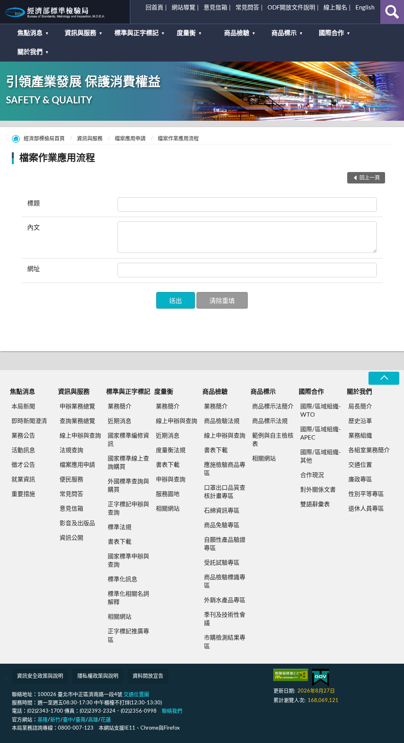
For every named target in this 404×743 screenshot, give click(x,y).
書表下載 (119, 542)
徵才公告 (23, 465)
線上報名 (335, 8)
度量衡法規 (170, 450)
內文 (33, 228)
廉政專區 (360, 480)
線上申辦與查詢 (80, 436)
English (364, 8)
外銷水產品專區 (224, 600)
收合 (383, 378)
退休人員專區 (366, 509)
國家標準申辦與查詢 (128, 561)
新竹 (55, 719)
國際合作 (331, 33)
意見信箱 (215, 8)
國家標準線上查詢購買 (128, 463)
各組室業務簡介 (369, 450)
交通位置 (360, 465)
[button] (175, 300)
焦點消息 (30, 33)
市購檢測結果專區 (224, 642)
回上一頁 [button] (369, 177)
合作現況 (312, 475)
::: (9, 9)
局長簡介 (360, 407)
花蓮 (106, 719)
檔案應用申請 (130, 138)
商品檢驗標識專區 (224, 582)
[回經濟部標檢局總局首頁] (65, 12)
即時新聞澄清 (29, 421)
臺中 (68, 719)
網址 (33, 269)
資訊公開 (71, 538)
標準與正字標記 (136, 33)
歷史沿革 (360, 421)
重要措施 (23, 494)
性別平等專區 (366, 494)
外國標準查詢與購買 (128, 486)
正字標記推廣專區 (128, 636)
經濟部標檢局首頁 (44, 138)
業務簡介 (119, 407)
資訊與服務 (80, 33)
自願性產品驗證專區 (224, 544)
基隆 (42, 719)
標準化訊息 (122, 579)
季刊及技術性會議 (224, 619)
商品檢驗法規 (221, 421)
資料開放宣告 (148, 676)
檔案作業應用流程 (178, 138)
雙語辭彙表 (315, 504)
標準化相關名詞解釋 (128, 598)
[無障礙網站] (290, 675)
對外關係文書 (318, 490)
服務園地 (168, 494)
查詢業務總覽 (77, 421)
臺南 (80, 719)
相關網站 (119, 617)
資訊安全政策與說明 (40, 676)
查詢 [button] (392, 12)
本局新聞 (23, 407)
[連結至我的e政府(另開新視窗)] (320, 678)
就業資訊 (23, 480)
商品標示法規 (270, 421)
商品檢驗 (236, 33)
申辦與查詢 (170, 480)
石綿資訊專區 (221, 511)
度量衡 (186, 33)
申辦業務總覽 (77, 407)
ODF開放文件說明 (291, 8)
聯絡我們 (172, 711)
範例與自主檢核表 (273, 440)
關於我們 (30, 52)
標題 (33, 203)
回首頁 (154, 8)
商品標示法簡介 (273, 407)
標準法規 (119, 527)
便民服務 (71, 480)
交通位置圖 (136, 694)
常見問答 (247, 8)
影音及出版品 (77, 523)
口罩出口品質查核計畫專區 (224, 492)
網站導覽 (183, 8)
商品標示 (284, 33)
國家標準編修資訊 (128, 440)
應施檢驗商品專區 (224, 469)
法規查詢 (71, 450)
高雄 (93, 719)
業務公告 (23, 436)
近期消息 (119, 421)
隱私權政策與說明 (97, 676)
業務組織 (360, 436)
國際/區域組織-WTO (320, 411)
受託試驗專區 (221, 563)
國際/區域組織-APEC (320, 434)
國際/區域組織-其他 (320, 456)
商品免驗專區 (221, 525)
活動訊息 (23, 450)
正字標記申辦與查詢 (128, 509)
